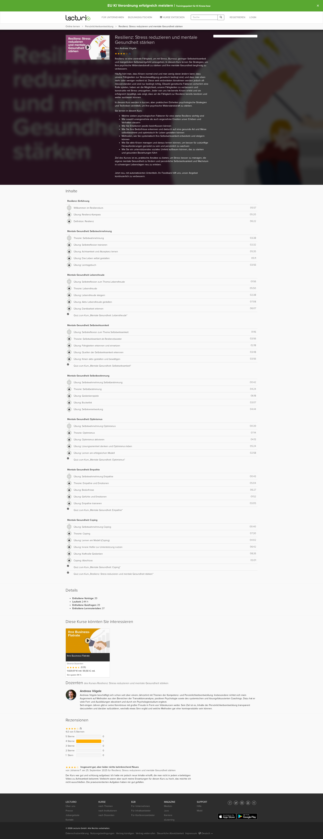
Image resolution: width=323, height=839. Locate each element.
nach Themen (105, 806)
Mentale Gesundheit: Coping (82, 520)
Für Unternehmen (140, 806)
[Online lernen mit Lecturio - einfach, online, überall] (78, 17)
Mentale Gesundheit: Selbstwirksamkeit (88, 325)
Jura (166, 810)
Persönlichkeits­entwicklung (99, 26)
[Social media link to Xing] (254, 803)
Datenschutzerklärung (77, 833)
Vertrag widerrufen (145, 833)
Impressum (191, 833)
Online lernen (73, 26)
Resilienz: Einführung (78, 201)
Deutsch (206, 833)
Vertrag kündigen (125, 833)
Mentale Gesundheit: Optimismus (84, 419)
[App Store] (227, 816)
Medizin (168, 806)
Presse (69, 810)
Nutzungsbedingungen (102, 833)
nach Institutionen (107, 810)
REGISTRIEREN (237, 17)
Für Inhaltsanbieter (141, 810)
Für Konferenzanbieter (143, 815)
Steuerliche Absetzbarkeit (170, 833)
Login (252, 17)
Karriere (168, 815)
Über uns (70, 806)
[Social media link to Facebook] (230, 803)
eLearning (169, 819)
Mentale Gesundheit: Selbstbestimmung (88, 375)
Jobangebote (72, 815)
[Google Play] (247, 816)
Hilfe (199, 806)
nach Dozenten (106, 815)
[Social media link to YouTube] (248, 803)
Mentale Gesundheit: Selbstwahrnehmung (89, 231)
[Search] (221, 17)
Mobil (199, 810)
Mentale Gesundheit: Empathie (83, 469)
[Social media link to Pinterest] (242, 803)
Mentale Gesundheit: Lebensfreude (85, 275)
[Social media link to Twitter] (236, 803)
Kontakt (69, 819)
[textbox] (204, 17)
